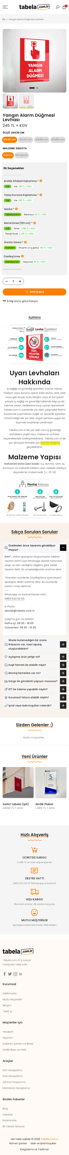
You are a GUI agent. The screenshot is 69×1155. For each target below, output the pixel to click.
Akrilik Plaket (44, 804)
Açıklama (34, 317)
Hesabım (8, 1031)
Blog (5, 1108)
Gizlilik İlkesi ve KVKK (14, 1050)
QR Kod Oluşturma (14, 1082)
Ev (4, 19)
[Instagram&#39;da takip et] (15, 974)
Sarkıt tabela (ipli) (16, 804)
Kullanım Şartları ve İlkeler (18, 1044)
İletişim (7, 1005)
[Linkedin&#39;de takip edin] (20, 974)
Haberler (8, 1114)
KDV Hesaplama (12, 1070)
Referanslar (10, 1120)
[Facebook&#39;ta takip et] (5, 974)
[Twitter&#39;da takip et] (10, 974)
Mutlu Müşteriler (12, 999)
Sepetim (8, 1038)
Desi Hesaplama (12, 1076)
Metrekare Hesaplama (16, 1088)
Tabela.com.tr (49, 1139)
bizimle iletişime (50, 443)
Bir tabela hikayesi (14, 1126)
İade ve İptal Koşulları (43, 1143)
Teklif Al (7, 1011)
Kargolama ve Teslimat (34, 1149)
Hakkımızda (9, 993)
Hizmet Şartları (18, 1143)
